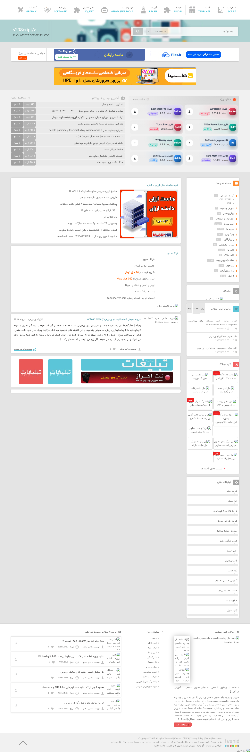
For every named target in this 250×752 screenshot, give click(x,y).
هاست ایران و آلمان (144, 266)
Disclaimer (217, 738)
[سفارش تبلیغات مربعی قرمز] (31, 383)
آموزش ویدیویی (227, 208)
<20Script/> (24, 30)
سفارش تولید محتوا (227, 531)
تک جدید (232, 571)
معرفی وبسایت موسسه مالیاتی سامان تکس (100, 124)
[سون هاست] (99, 60)
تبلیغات (154, 638)
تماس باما (152, 647)
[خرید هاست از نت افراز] (127, 382)
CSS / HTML (225, 199)
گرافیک (231, 276)
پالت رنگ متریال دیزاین (146, 681)
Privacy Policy (197, 738)
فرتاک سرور (172, 253)
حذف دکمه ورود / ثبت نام (110, 163)
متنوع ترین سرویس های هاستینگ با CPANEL (93, 191)
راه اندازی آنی (110, 217)
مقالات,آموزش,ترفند (225, 260)
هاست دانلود (159, 745)
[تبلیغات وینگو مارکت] (213, 298)
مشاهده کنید (181, 724)
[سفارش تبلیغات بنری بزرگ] (127, 370)
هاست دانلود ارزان (228, 591)
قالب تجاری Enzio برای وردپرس (223, 336)
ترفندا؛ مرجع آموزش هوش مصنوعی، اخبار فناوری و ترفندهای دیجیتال (87, 117)
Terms (208, 738)
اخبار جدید (232, 551)
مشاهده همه (139, 99)
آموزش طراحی (227, 195)
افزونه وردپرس (35, 319)
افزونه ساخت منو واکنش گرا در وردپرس (84, 703)
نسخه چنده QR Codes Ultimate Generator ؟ (99, 137)
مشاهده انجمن (18, 98)
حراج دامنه (231, 601)
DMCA (186, 738)
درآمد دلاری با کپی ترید (225, 511)
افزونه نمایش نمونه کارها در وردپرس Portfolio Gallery (113, 319)
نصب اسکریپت (150, 672)
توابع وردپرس (151, 667)
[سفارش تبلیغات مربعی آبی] (60, 383)
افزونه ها (21, 319)
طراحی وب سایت (214, 745)
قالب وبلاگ (229, 255)
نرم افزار (230, 265)
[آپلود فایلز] (191, 60)
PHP (229, 203)
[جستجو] (138, 31)
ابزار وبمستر (228, 213)
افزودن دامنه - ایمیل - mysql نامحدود (97, 198)
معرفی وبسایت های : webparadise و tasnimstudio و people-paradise (86, 130)
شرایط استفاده (150, 676)
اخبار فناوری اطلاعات (224, 219)
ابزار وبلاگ (152, 652)
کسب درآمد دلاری (228, 541)
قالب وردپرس (230, 561)
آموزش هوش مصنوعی (225, 581)
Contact (177, 738)
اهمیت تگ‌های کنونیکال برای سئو (106, 156)
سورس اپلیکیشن (226, 245)
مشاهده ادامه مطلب (23, 349)
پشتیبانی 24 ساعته (144, 292)
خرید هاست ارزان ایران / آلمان (162, 185)
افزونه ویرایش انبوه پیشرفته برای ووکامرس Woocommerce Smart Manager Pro (212, 323)
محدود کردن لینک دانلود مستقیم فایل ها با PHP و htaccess (73, 687)
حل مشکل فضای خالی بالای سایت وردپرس (82, 672)
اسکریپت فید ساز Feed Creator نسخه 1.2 (82, 641)
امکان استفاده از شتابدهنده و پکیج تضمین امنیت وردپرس (87, 230)
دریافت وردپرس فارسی (146, 686)
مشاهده (22, 57)
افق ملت (232, 501)
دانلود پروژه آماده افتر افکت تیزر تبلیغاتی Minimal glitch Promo (71, 657)
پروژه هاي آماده (227, 270)
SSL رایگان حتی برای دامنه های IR (99, 211)
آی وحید (200, 745)
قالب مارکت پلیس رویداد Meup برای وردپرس (217, 348)
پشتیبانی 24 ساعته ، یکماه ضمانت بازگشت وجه (92, 224)
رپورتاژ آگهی (228, 239)
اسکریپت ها (229, 224)
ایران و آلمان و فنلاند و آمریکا (139, 285)
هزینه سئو (232, 491)
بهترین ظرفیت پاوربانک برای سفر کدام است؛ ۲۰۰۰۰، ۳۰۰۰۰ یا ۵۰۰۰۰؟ (87, 111)
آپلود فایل (232, 611)
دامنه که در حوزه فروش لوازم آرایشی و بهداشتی (98, 143)
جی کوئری (229, 234)
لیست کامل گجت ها (212, 469)
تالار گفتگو (152, 657)
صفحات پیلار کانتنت (113, 150)
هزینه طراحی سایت (227, 521)
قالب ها (231, 250)
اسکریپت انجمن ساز (112, 105)
